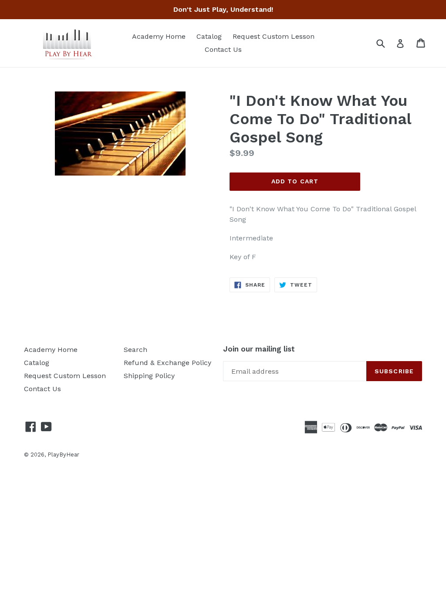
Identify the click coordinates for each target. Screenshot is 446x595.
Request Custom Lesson (273, 36)
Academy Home (159, 36)
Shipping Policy (149, 376)
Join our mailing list (259, 349)
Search (135, 349)
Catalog (209, 36)
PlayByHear (63, 454)
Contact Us (223, 49)
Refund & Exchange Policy (167, 362)
